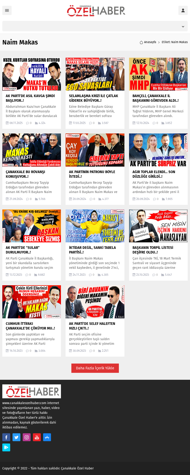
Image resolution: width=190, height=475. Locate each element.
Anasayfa (150, 42)
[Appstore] (47, 437)
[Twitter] (16, 437)
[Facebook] (6, 437)
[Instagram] (27, 437)
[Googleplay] (6, 447)
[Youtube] (37, 437)
